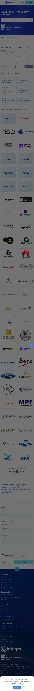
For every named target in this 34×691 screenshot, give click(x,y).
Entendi (17, 687)
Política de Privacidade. (17, 683)
